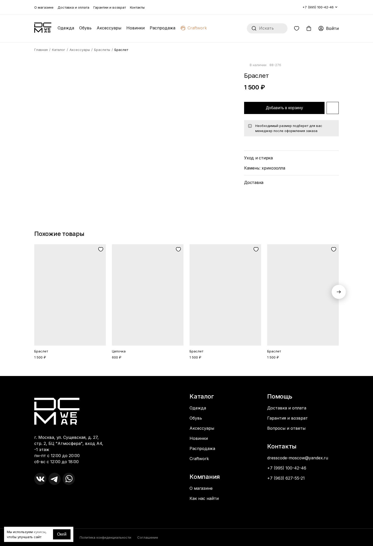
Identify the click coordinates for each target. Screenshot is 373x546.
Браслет (41, 351)
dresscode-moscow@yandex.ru (297, 457)
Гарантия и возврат (287, 418)
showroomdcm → (52, 499)
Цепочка (119, 351)
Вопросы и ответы (286, 428)
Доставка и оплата (73, 7)
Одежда (66, 27)
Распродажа (162, 27)
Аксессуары (109, 27)
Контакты (137, 7)
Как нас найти (204, 498)
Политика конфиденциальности (105, 537)
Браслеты (102, 50)
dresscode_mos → (53, 494)
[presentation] (339, 292)
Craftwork (197, 27)
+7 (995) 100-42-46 (318, 7)
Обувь (85, 27)
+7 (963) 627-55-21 (286, 478)
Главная (41, 50)
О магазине (44, 7)
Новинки (135, 27)
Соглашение (147, 537)
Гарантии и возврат (109, 7)
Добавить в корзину (284, 108)
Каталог (58, 50)
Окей (61, 534)
